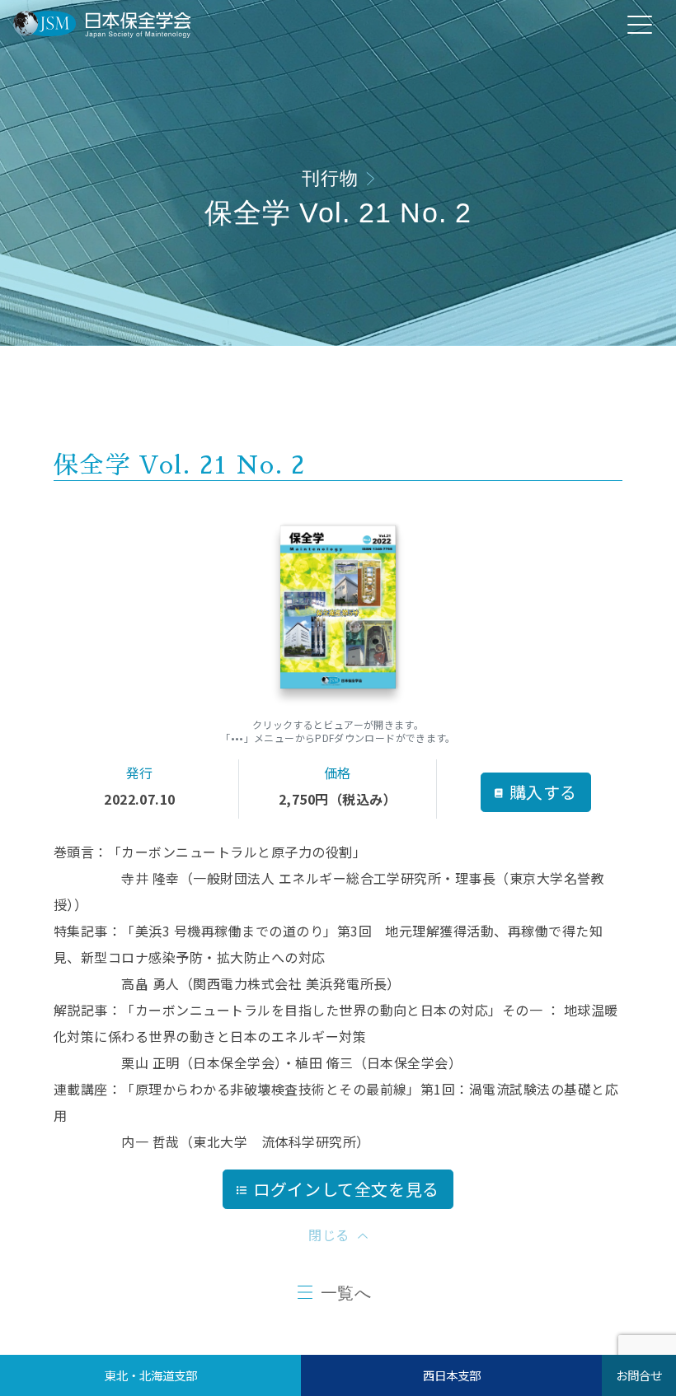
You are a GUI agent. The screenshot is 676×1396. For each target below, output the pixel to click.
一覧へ (346, 1293)
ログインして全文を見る (346, 1189)
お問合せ (639, 1375)
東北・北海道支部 (151, 1375)
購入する (543, 792)
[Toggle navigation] (640, 24)
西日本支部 (452, 1375)
